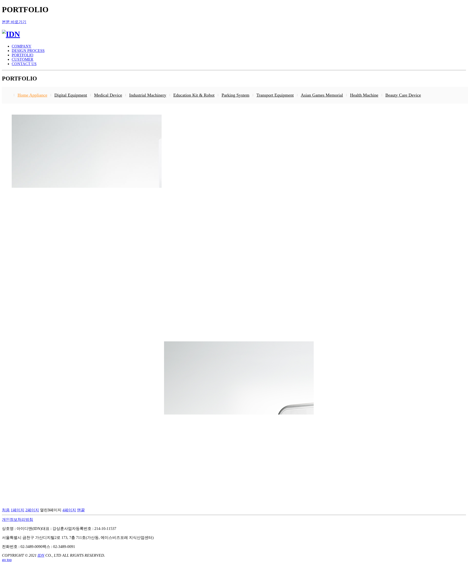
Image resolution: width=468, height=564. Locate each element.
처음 (6, 510)
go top (7, 560)
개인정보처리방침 (17, 519)
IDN (41, 555)
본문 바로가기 (14, 22)
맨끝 (81, 510)
